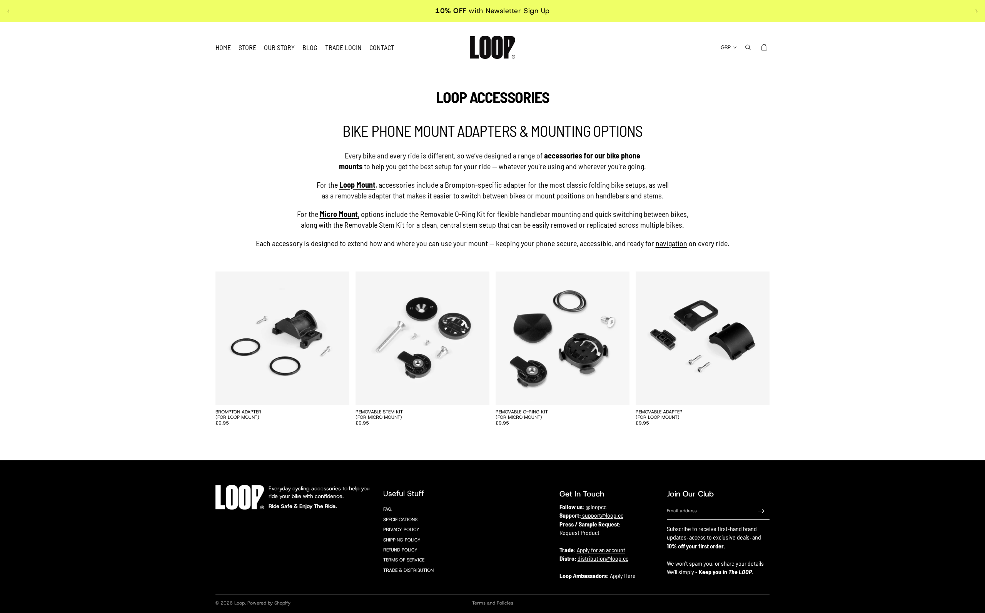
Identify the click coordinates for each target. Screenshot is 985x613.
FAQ (387, 509)
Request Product (579, 532)
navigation (671, 243)
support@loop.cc (602, 515)
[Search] (748, 47)
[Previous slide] (8, 11)
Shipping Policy (402, 540)
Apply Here (623, 575)
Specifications (400, 519)
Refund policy (400, 550)
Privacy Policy (401, 529)
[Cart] (764, 47)
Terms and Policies (492, 603)
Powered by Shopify (268, 603)
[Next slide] (976, 11)
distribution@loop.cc (603, 558)
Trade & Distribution (408, 570)
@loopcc (596, 506)
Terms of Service (403, 560)
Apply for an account (601, 549)
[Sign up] (761, 511)
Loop (239, 603)
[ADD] (337, 393)
